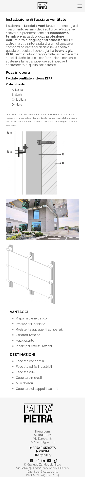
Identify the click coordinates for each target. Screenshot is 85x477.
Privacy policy (43, 454)
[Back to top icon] (77, 469)
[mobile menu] (79, 6)
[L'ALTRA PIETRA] (42, 6)
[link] (35, 163)
